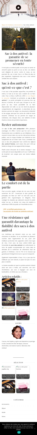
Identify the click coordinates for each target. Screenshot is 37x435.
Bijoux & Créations (7, 25)
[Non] (35, 428)
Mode (3, 412)
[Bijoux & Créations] (18, 9)
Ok (19, 432)
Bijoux (4, 408)
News (3, 416)
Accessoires (18, 25)
